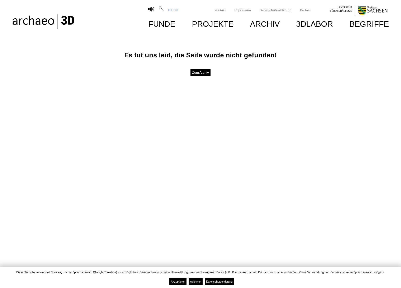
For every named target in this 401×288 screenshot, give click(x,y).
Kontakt (220, 10)
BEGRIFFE (369, 23)
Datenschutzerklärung (275, 10)
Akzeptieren (178, 281)
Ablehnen (195, 281)
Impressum (242, 10)
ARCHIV (265, 23)
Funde (161, 23)
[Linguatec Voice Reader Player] (151, 10)
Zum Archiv (200, 72)
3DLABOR (314, 23)
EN (175, 10)
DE (170, 10)
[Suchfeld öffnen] (161, 10)
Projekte (212, 23)
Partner (305, 10)
